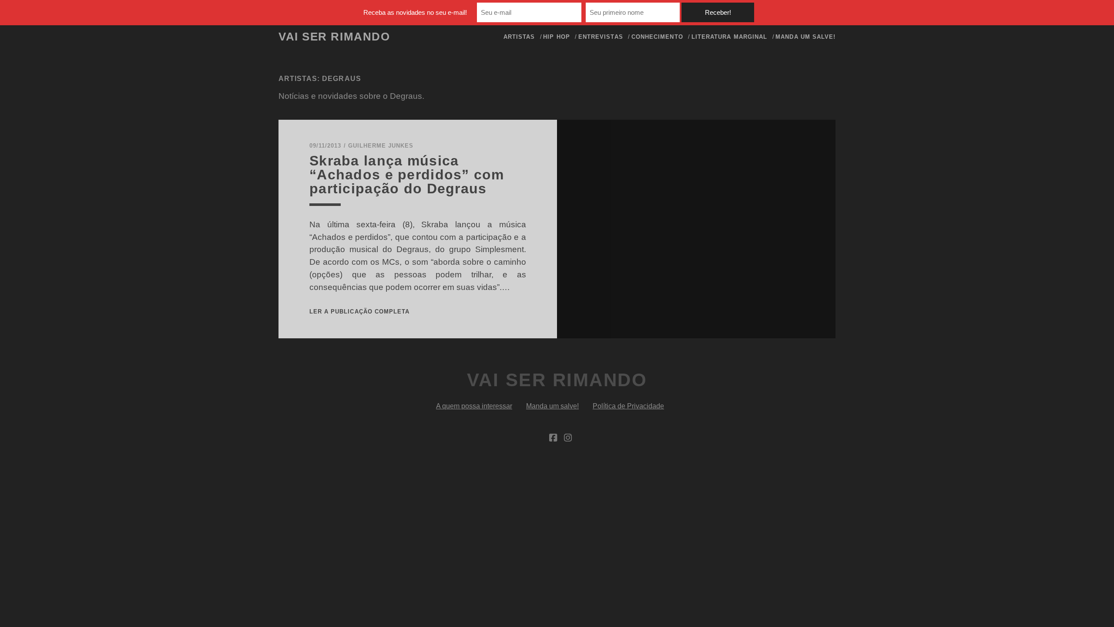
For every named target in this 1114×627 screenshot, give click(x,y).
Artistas (519, 37)
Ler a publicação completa (359, 311)
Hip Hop (556, 37)
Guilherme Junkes (381, 145)
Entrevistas (600, 37)
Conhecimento (657, 37)
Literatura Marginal (729, 37)
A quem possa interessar (474, 406)
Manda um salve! (805, 37)
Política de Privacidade (628, 406)
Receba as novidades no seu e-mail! (415, 12)
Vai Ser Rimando (334, 36)
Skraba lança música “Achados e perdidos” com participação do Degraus (406, 174)
